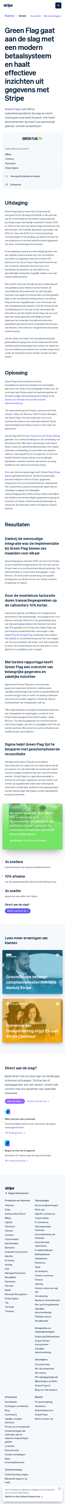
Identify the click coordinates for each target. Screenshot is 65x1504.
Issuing (8, 1264)
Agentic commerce (45, 1213)
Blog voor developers (46, 1389)
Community (11, 1414)
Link (7, 1268)
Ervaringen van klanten (16, 1406)
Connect (9, 1234)
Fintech (39, 1279)
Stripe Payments (32, 435)
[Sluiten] (59, 1489)
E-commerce (41, 1222)
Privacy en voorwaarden (17, 1426)
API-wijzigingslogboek (46, 1377)
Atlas (7, 1209)
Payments (10, 1281)
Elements (10, 1247)
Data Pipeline (12, 1243)
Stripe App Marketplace (47, 1336)
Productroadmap (44, 1401)
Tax (7, 1302)
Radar (8, 1289)
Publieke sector (43, 1316)
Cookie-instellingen (15, 1454)
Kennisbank (11, 1401)
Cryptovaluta (11, 1239)
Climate (9, 1230)
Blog (7, 1410)
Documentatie (42, 1364)
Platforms (40, 1262)
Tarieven (9, 1205)
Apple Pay (10, 634)
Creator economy (44, 1275)
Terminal (9, 1306)
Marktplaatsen (42, 1254)
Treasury (9, 1311)
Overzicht (35, 15)
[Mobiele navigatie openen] (58, 5)
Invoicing (9, 1260)
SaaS (37, 1266)
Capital (8, 1222)
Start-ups (40, 1209)
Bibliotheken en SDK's (46, 1381)
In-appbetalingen (44, 1249)
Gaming (39, 1283)
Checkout (10, 1226)
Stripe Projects (43, 1385)
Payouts (9, 1285)
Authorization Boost (15, 1213)
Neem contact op (16, 910)
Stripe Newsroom (44, 1410)
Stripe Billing (53, 435)
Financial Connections (16, 1251)
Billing (8, 1217)
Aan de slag (13, 1101)
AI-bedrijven (41, 1271)
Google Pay (26, 634)
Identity (9, 1256)
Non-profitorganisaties (47, 1304)
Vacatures (40, 1406)
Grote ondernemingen (46, 1205)
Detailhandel (41, 1320)
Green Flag (12, 109)
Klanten (10, 15)
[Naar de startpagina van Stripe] (8, 1188)
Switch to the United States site (22, 1496)
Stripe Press (41, 1414)
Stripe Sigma (11, 1298)
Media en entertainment (47, 1300)
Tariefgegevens (14, 1132)
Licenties (10, 1445)
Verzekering (41, 1295)
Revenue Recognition (16, 1294)
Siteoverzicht (12, 1450)
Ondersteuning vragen (16, 1474)
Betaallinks (10, 1277)
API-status (40, 1372)
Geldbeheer (41, 1258)
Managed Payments (15, 1272)
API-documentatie (15, 1160)
